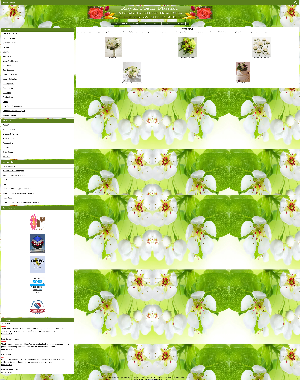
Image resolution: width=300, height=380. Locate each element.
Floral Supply (8, 198)
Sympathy (145, 23)
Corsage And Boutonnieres (187, 57)
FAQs (5, 180)
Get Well (6, 52)
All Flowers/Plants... (11, 115)
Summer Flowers (9, 43)
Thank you (7, 93)
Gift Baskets (8, 97)
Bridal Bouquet (113, 57)
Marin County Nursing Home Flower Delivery (21, 202)
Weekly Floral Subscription (13, 171)
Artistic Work (6, 354)
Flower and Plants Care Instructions (17, 189)
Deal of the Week (10, 34)
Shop (115, 23)
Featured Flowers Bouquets (14, 111)
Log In (13, 2)
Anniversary (7, 65)
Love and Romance (10, 74)
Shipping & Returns (10, 134)
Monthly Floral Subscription (14, 175)
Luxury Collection (10, 79)
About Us (168, 23)
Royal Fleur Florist (149, 379)
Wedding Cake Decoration (243, 83)
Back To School (9, 38)
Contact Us (180, 23)
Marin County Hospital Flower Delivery (18, 193)
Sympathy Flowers (10, 61)
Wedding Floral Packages (261, 57)
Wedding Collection (11, 88)
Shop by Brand (9, 129)
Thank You (5, 323)
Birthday (6, 47)
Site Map (6, 157)
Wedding (157, 23)
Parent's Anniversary (10, 339)
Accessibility (8, 143)
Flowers (125, 23)
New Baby (7, 56)
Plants (135, 23)
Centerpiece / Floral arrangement (132, 83)
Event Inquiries (9, 166)
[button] (296, 3)
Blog (4, 184)
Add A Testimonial (8, 372)
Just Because (8, 70)
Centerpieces (8, 84)
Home (6, 2)
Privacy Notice (8, 138)
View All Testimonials (9, 370)
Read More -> (6, 334)
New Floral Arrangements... (14, 106)
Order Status (8, 152)
